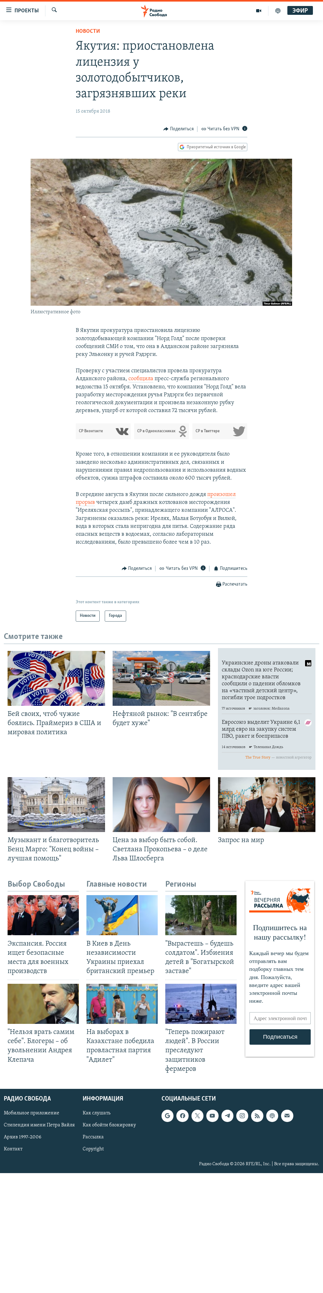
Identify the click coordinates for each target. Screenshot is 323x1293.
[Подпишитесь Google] (167, 1116)
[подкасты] (277, 10)
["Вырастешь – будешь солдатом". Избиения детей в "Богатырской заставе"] (201, 915)
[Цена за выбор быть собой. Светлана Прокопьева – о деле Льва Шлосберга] (161, 804)
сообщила (140, 379)
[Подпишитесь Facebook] (182, 1116)
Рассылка (93, 1137)
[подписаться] (287, 1116)
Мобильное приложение (31, 1113)
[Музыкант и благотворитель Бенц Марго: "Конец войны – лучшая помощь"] (56, 804)
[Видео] (258, 10)
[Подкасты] (272, 1116)
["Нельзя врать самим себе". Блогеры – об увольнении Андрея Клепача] (43, 1004)
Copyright (93, 1149)
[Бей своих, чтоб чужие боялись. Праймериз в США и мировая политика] (56, 678)
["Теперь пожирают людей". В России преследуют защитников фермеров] (201, 1004)
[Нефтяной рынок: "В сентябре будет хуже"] (161, 678)
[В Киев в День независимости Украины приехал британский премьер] (122, 915)
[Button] (178, 129)
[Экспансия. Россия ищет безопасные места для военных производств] (43, 915)
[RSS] (257, 1116)
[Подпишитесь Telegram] (227, 1116)
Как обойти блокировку (109, 1125)
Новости (88, 31)
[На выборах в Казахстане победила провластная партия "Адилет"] (122, 1004)
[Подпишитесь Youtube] (212, 1116)
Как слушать (96, 1113)
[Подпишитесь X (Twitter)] (197, 1116)
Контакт (13, 1149)
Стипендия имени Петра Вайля (39, 1125)
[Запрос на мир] (266, 804)
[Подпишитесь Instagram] (242, 1116)
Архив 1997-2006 (22, 1137)
